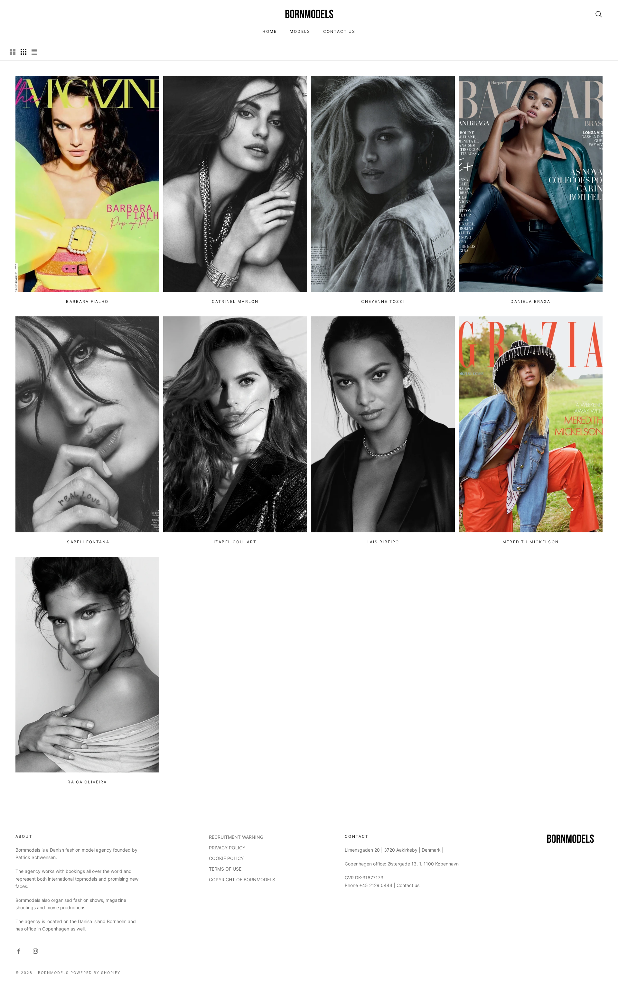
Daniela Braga (530, 301)
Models (300, 31)
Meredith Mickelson (530, 541)
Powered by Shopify (95, 972)
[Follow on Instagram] (35, 951)
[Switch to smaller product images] (23, 52)
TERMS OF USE (225, 869)
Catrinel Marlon (235, 301)
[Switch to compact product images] (34, 52)
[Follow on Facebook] (18, 951)
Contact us (339, 31)
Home (269, 31)
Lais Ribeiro (383, 541)
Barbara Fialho (87, 301)
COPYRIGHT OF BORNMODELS (242, 879)
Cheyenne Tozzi (382, 301)
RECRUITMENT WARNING (236, 837)
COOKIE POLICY (226, 858)
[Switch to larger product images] (12, 52)
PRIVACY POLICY (227, 847)
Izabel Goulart (235, 541)
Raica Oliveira (87, 782)
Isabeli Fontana (87, 541)
